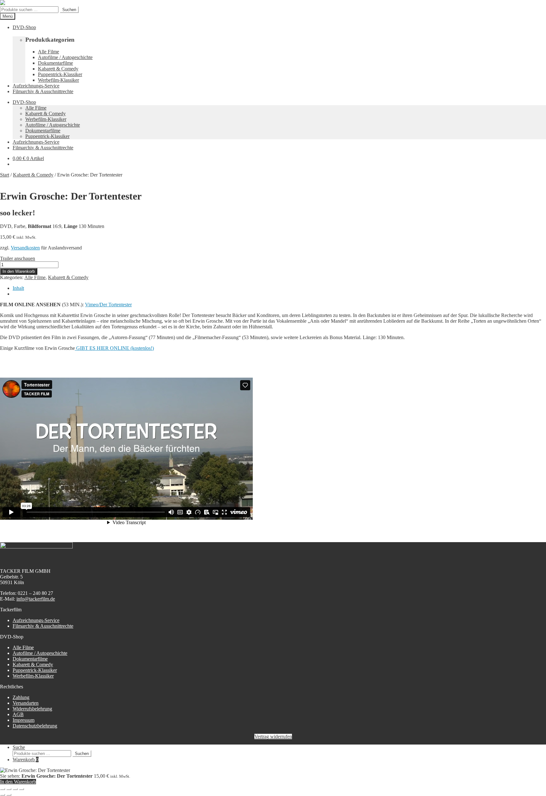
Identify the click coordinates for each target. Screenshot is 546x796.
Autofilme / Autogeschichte (65, 57)
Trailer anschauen (17, 258)
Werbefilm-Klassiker (58, 80)
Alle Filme (48, 51)
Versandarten (26, 703)
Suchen (69, 9)
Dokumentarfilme (55, 63)
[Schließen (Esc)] (21, 789)
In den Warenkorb (19, 271)
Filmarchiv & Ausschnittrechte (43, 91)
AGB (18, 714)
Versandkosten (25, 247)
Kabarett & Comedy (58, 68)
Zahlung (21, 697)
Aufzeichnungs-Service (36, 85)
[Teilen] (15, 789)
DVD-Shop (24, 27)
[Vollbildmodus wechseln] (8, 789)
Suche (19, 747)
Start (4, 174)
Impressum (23, 720)
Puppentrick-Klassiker (60, 74)
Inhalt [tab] (18, 288)
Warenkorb (26, 759)
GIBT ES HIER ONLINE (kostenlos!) (114, 348)
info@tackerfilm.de (35, 598)
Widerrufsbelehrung (32, 708)
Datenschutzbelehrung (35, 725)
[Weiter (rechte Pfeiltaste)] (8, 795)
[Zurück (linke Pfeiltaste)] (2, 795)
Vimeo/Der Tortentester (108, 304)
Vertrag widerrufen (273, 736)
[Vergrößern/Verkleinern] (2, 789)
